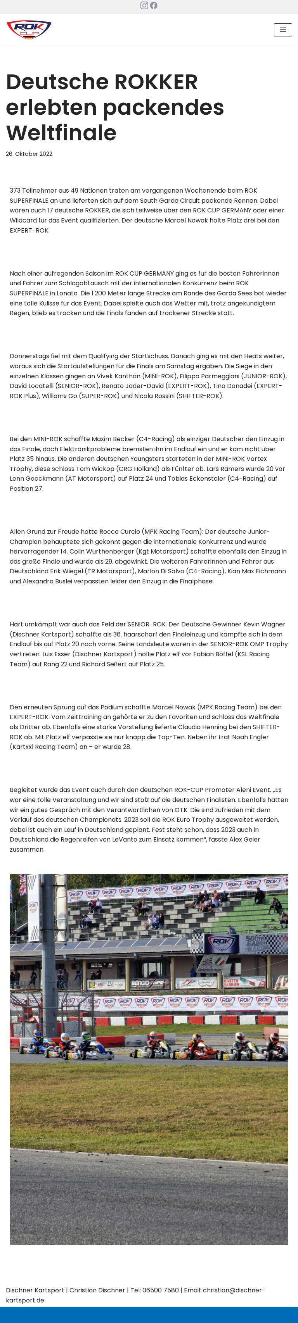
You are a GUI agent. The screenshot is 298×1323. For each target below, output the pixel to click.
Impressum (127, 1314)
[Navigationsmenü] (283, 29)
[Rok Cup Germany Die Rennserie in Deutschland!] (29, 30)
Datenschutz (169, 1314)
